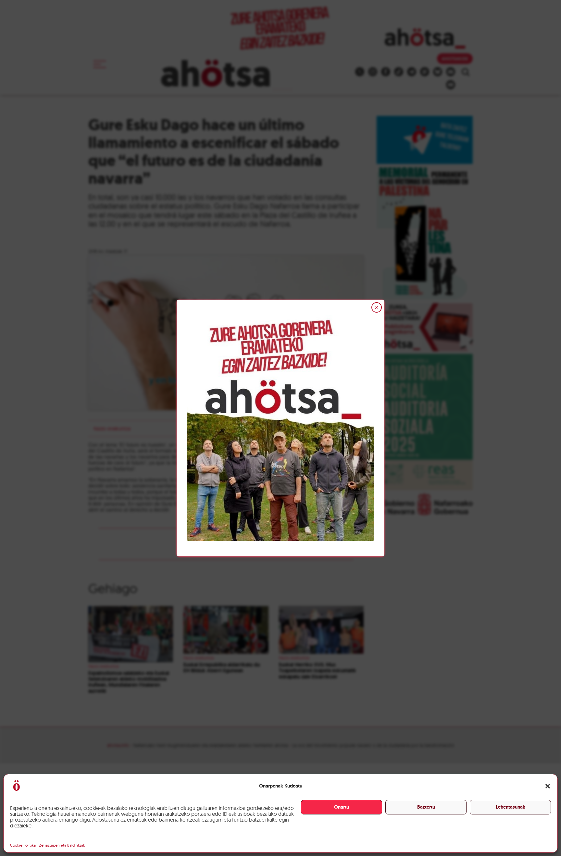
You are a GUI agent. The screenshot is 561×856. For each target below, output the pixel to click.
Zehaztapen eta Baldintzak (62, 845)
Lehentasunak (510, 807)
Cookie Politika (23, 845)
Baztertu (426, 807)
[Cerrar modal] (376, 307)
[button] (547, 786)
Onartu (341, 807)
